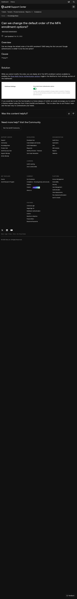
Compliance (37, 12)
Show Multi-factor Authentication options (25, 76)
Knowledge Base (13, 16)
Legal (6, 233)
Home (3, 16)
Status (2, 233)
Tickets (4, 12)
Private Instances (19, 12)
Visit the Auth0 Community (11, 128)
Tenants (9, 12)
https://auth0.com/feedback (35, 103)
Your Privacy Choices (21, 233)
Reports (28, 12)
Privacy (10, 233)
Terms (14, 233)
